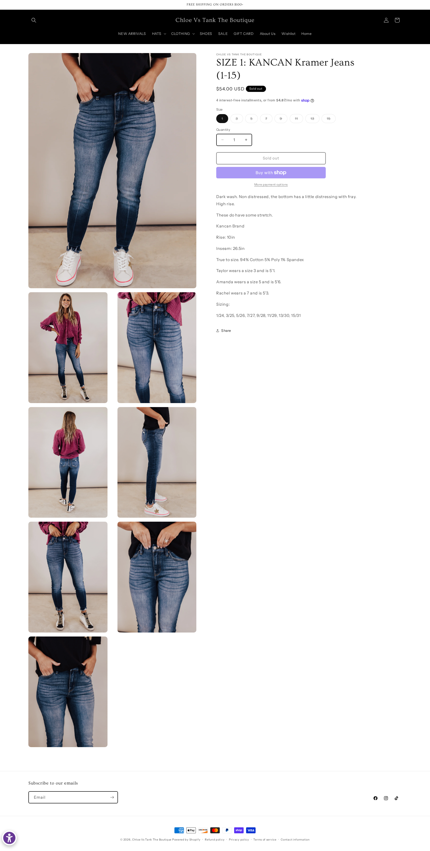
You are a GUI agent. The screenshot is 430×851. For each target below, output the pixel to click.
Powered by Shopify (186, 839)
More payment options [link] (271, 184)
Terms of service (264, 839)
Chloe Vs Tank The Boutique (151, 839)
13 (315, 119)
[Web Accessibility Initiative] (9, 838)
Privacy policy (239, 839)
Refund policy (214, 839)
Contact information (295, 839)
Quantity (223, 130)
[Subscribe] (112, 797)
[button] (33, 20)
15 (331, 119)
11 (299, 119)
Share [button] (226, 330)
